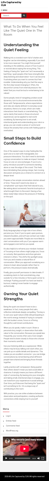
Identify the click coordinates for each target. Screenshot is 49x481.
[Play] (6, 458)
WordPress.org (12, 431)
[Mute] (38, 458)
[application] (24, 449)
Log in (8, 416)
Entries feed (11, 421)
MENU (5, 10)
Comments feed (13, 426)
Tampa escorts (19, 103)
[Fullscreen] (43, 458)
